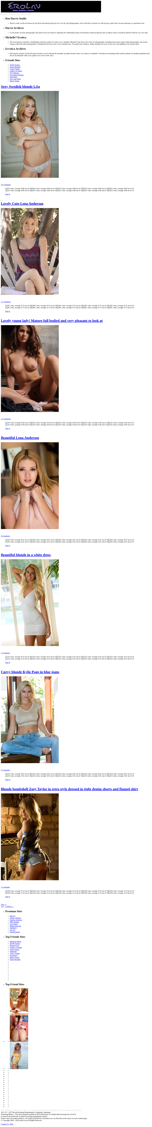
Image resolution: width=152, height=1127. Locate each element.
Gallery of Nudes (16, 71)
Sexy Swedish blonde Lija (20, 86)
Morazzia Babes (15, 941)
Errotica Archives (16, 920)
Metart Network (15, 926)
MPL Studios (14, 922)
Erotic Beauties (15, 67)
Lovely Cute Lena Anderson (22, 203)
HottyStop (13, 77)
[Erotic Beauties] (19, 1068)
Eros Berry (13, 955)
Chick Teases (14, 949)
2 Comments (5, 653)
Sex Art (12, 930)
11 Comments (6, 302)
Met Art (12, 916)
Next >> (4, 904)
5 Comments (5, 887)
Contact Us (5, 1124)
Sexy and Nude (15, 79)
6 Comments (5, 536)
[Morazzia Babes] (19, 1041)
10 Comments (6, 185)
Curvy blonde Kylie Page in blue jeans (30, 672)
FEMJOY (13, 928)
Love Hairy (14, 924)
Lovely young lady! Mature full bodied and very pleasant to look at (52, 321)
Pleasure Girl (14, 945)
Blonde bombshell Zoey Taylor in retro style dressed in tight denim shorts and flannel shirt (69, 789)
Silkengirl (13, 951)
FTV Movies (14, 73)
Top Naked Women (17, 75)
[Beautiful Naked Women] (19, 1014)
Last (6, 906)
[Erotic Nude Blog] (51, 11)
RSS (11, 1124)
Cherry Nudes (15, 69)
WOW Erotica (15, 65)
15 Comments (6, 419)
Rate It (7, 194)
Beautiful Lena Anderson (20, 438)
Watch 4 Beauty (15, 918)
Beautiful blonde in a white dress (26, 555)
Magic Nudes (14, 81)
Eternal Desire (15, 932)
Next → (11, 906)
